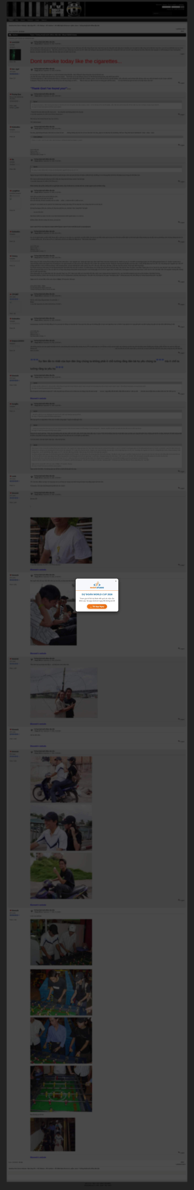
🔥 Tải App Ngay (97, 606)
